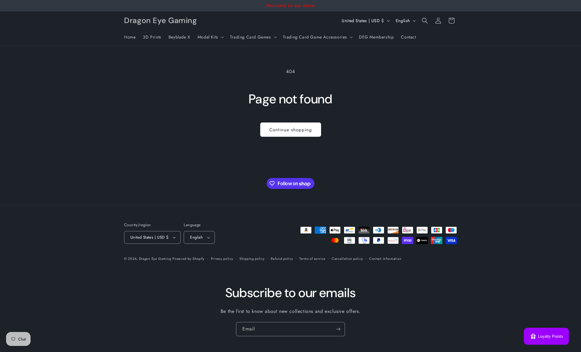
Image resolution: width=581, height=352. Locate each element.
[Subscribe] (338, 329)
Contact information (385, 258)
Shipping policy (252, 258)
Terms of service (312, 258)
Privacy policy (222, 258)
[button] (210, 37)
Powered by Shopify (188, 258)
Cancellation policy (347, 258)
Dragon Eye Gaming (155, 258)
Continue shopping (290, 129)
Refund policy (282, 258)
